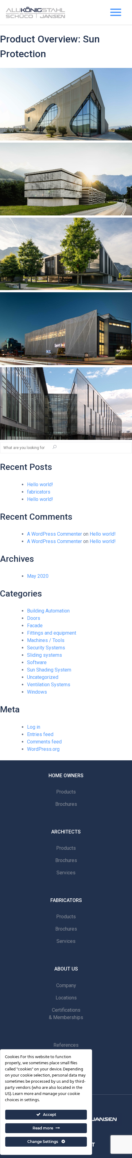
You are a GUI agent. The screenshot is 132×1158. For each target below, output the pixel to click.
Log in (33, 727)
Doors (33, 618)
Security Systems (46, 648)
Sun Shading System (49, 670)
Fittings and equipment (51, 633)
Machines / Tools (45, 640)
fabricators (38, 492)
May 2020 (38, 576)
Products (66, 792)
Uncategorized (42, 677)
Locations (66, 998)
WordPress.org (43, 749)
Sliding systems (44, 655)
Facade (35, 625)
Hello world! (40, 484)
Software (37, 662)
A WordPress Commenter (54, 534)
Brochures (66, 804)
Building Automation (48, 611)
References (66, 1045)
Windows (37, 692)
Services (66, 873)
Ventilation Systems (48, 684)
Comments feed (44, 742)
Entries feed (40, 734)
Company (66, 985)
